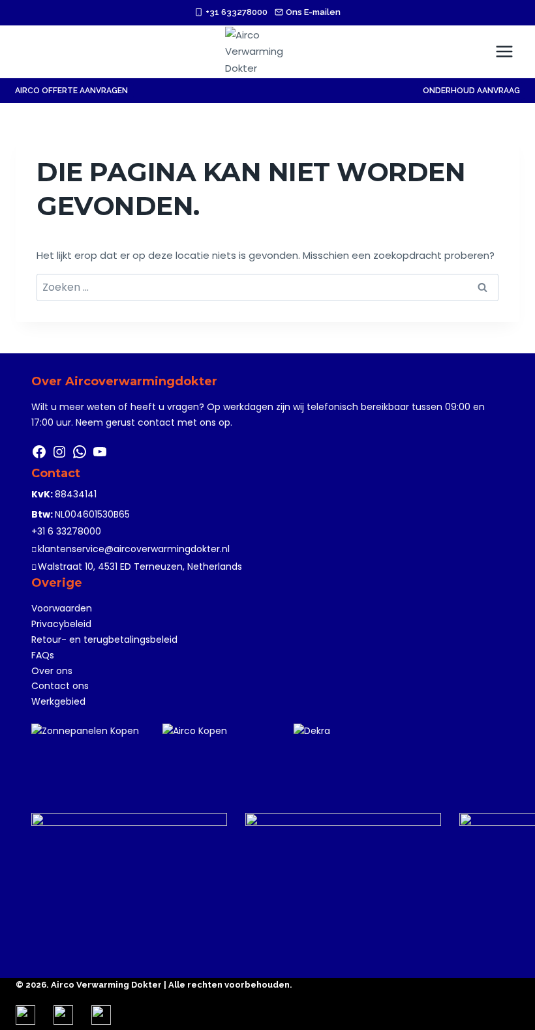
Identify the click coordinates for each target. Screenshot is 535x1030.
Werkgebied (58, 701)
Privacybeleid (61, 623)
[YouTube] (100, 456)
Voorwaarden (61, 608)
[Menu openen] (504, 51)
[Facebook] (39, 456)
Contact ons (60, 685)
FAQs (42, 655)
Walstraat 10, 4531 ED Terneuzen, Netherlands (140, 566)
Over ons (51, 670)
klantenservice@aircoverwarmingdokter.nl (134, 548)
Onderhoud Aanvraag (471, 90)
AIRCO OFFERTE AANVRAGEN (71, 90)
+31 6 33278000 (66, 531)
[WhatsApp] (79, 456)
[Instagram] (59, 456)
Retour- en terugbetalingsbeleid (104, 639)
